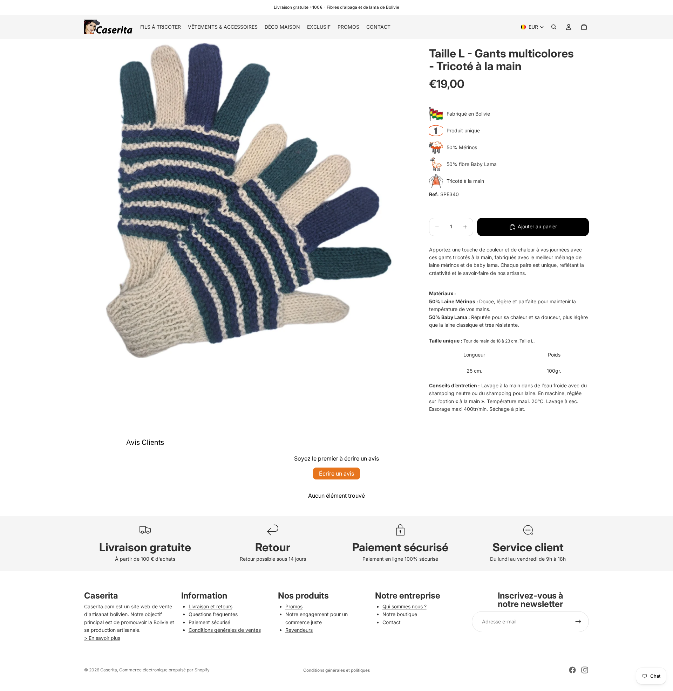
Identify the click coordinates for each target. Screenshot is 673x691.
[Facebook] (572, 670)
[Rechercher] (554, 27)
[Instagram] (584, 670)
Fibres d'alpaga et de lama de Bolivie (363, 7)
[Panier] (584, 27)
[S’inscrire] (578, 621)
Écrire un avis (336, 473)
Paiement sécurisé (209, 622)
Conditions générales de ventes (225, 630)
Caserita (108, 669)
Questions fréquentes (213, 614)
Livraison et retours (210, 606)
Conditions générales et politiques (336, 670)
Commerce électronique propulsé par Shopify (164, 669)
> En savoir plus (102, 638)
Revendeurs (299, 630)
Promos (293, 606)
